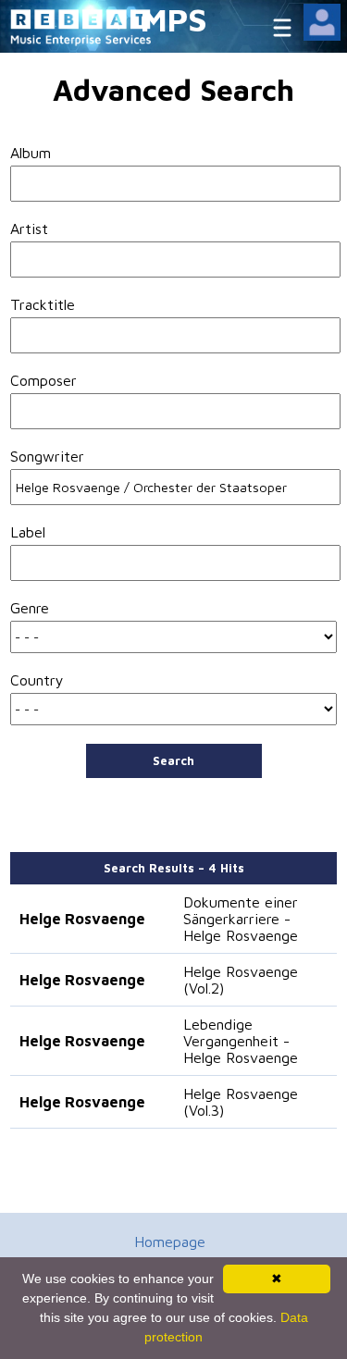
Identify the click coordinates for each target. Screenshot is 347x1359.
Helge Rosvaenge (82, 918)
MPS (174, 19)
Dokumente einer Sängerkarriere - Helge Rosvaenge (240, 919)
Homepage (169, 1241)
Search (173, 760)
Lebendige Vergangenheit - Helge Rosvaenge (240, 1041)
